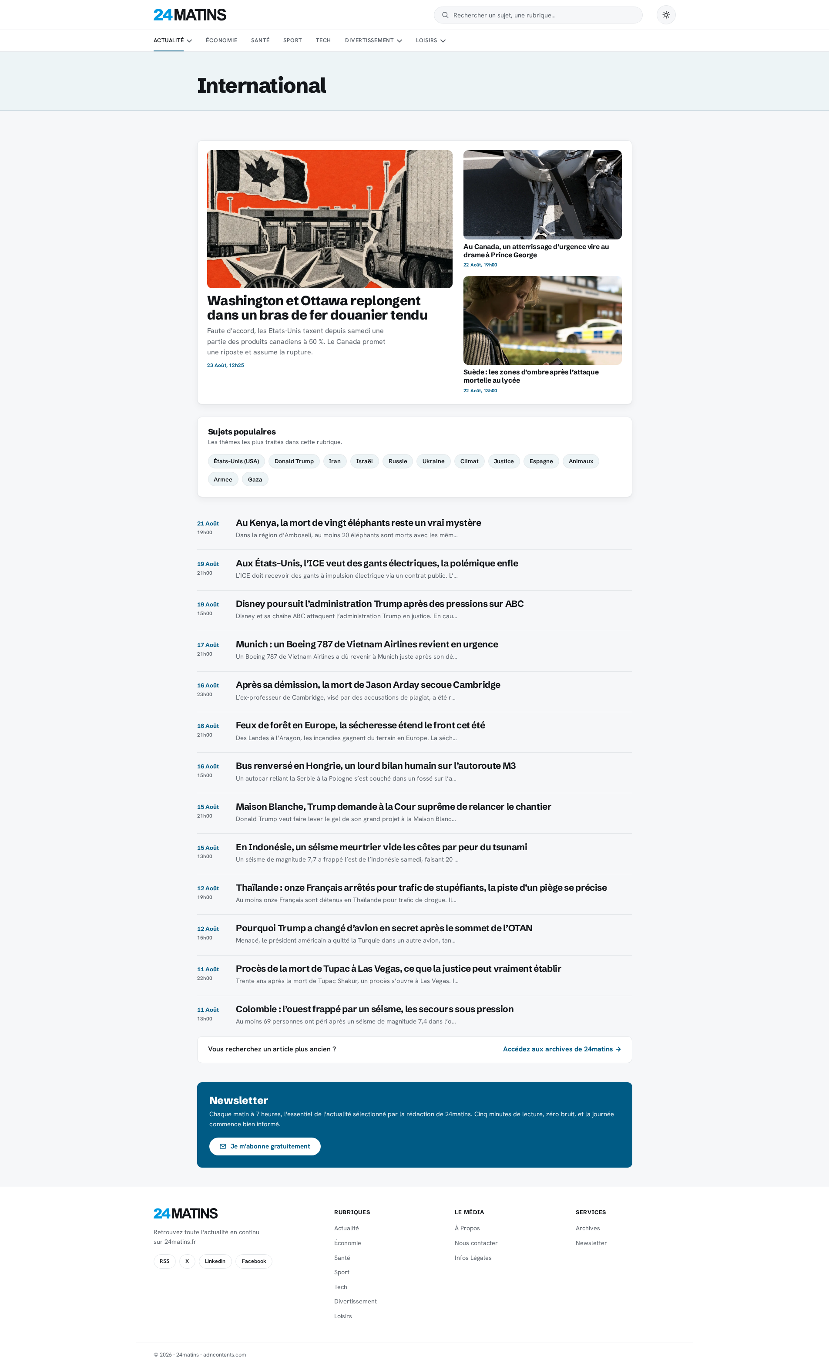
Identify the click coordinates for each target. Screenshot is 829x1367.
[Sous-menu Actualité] (189, 41)
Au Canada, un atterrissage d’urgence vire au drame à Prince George (536, 250)
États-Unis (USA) (236, 461)
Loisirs (426, 40)
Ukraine (434, 461)
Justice (504, 461)
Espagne (541, 461)
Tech (323, 40)
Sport (292, 40)
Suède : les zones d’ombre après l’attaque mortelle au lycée (531, 376)
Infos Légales (473, 1258)
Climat (469, 461)
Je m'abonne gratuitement (270, 1146)
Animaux (581, 461)
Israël (364, 461)
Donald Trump (294, 461)
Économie (221, 40)
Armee (223, 479)
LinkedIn (215, 1261)
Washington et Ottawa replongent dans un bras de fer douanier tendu (317, 307)
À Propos (467, 1228)
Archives (588, 1228)
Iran (335, 461)
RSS (164, 1261)
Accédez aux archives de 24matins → (562, 1049)
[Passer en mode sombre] (666, 14)
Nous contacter (476, 1243)
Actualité (169, 40)
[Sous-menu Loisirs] (443, 41)
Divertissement (369, 40)
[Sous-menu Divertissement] (399, 41)
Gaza (255, 479)
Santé (260, 40)
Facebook (254, 1261)
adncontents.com (224, 1354)
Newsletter (591, 1243)
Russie (398, 461)
